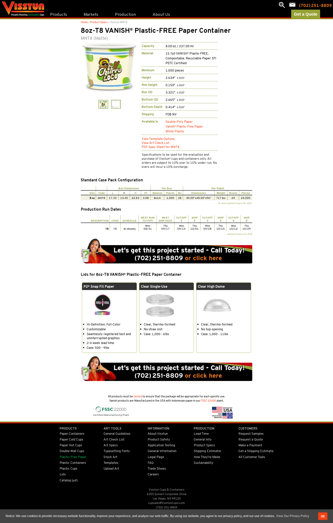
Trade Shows (157, 468)
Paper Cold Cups (71, 439)
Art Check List (113, 439)
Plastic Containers (73, 462)
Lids (63, 474)
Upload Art (111, 468)
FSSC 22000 (208, 400)
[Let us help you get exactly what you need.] (166, 262)
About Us (161, 14)
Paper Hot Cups (71, 445)
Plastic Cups (68, 468)
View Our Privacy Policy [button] (292, 516)
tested (138, 396)
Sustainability (203, 462)
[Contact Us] (292, 4)
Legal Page (156, 456)
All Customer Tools (251, 456)
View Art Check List (155, 142)
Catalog (69, 480)
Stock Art (110, 456)
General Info (202, 439)
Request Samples (251, 433)
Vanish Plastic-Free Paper (184, 126)
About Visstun (158, 433)
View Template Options (158, 138)
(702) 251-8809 (166, 507)
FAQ (151, 462)
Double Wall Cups (72, 450)
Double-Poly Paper (179, 121)
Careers (153, 474)
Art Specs (110, 445)
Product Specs (99, 22)
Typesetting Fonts (116, 450)
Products (58, 14)
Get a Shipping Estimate (255, 450)
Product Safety (159, 439)
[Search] (282, 5)
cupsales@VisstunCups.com (166, 502)
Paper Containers (72, 433)
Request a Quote (250, 439)
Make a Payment (250, 445)
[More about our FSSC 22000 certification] (110, 411)
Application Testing (161, 445)
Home (84, 22)
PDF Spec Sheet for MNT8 (160, 146)
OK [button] (323, 516)
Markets (91, 14)
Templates (110, 462)
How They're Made (207, 456)
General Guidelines (116, 433)
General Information (162, 450)
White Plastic (175, 131)
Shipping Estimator (207, 450)
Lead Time (201, 433)
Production (125, 14)
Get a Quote (305, 14)
